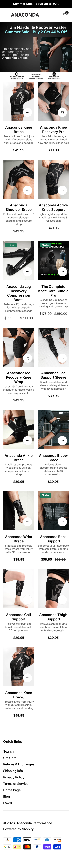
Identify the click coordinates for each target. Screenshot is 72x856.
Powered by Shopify (18, 829)
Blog (6, 796)
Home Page (12, 790)
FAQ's (7, 803)
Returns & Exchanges (18, 764)
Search (8, 751)
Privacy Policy (13, 777)
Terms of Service (15, 784)
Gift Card (10, 758)
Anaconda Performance (34, 823)
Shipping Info (13, 771)
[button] (64, 14)
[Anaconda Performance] (25, 14)
